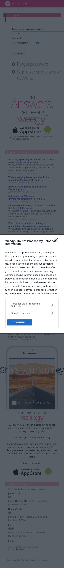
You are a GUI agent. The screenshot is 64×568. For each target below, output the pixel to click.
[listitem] (32, 304)
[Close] (57, 241)
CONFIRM (20, 322)
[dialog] (32, 284)
